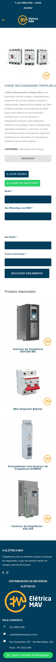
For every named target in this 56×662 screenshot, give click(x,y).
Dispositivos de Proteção (31, 149)
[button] (28, 655)
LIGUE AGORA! (18, 174)
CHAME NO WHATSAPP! (23, 183)
